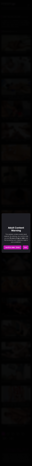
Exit (25, 247)
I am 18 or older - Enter (12, 247)
